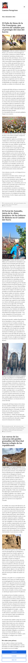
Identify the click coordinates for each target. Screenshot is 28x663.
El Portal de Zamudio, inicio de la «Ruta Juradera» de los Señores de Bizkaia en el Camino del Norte (14, 215)
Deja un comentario (7, 205)
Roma (7, 204)
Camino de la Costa (19, 426)
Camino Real (12, 427)
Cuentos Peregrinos (10, 10)
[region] (14, 650)
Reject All (14, 660)
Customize (14, 656)
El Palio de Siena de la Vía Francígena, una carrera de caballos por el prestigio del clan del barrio (13, 27)
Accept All (14, 652)
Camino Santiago (18, 427)
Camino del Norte (5, 427)
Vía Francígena (14, 204)
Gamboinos (18, 428)
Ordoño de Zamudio (13, 430)
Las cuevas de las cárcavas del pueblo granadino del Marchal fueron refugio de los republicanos (13, 441)
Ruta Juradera (19, 430)
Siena (10, 204)
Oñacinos (6, 430)
